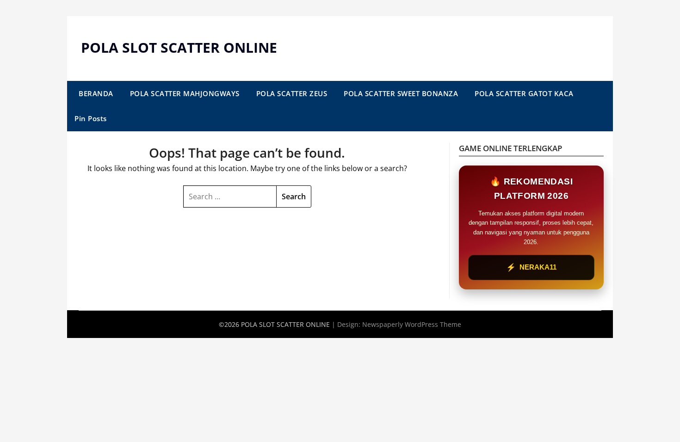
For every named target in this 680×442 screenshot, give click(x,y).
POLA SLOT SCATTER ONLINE (179, 47)
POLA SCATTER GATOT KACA (524, 93)
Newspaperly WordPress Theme (411, 324)
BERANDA (96, 93)
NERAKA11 (531, 267)
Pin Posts (90, 118)
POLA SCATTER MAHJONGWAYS (185, 93)
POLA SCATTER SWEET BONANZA (401, 93)
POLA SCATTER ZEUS (292, 93)
